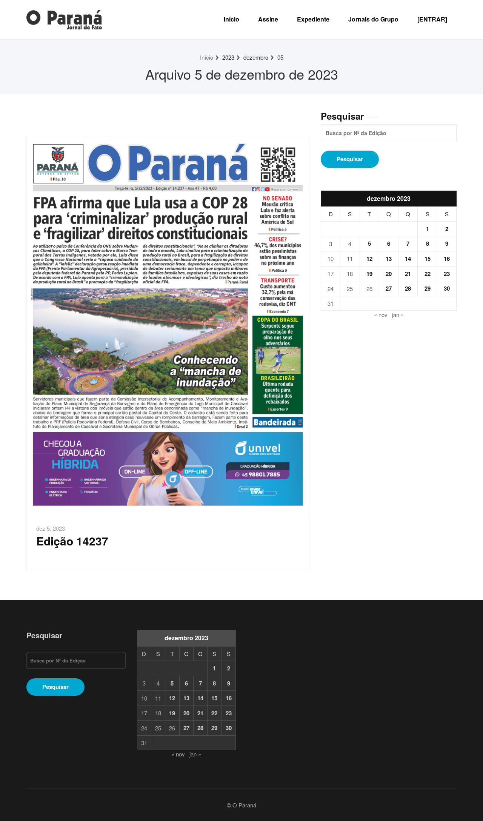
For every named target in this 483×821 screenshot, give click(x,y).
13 (389, 258)
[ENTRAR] (432, 19)
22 (428, 274)
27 (389, 288)
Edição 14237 (72, 541)
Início (231, 19)
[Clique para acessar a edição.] (168, 324)
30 (447, 288)
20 (389, 274)
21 (408, 274)
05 (280, 57)
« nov (381, 315)
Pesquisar (342, 115)
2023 (228, 57)
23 (447, 274)
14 (408, 258)
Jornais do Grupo (373, 19)
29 (428, 288)
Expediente (313, 19)
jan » (398, 315)
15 (428, 258)
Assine (268, 19)
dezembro (255, 57)
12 (369, 258)
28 (408, 288)
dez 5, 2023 (50, 528)
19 (369, 274)
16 (447, 258)
